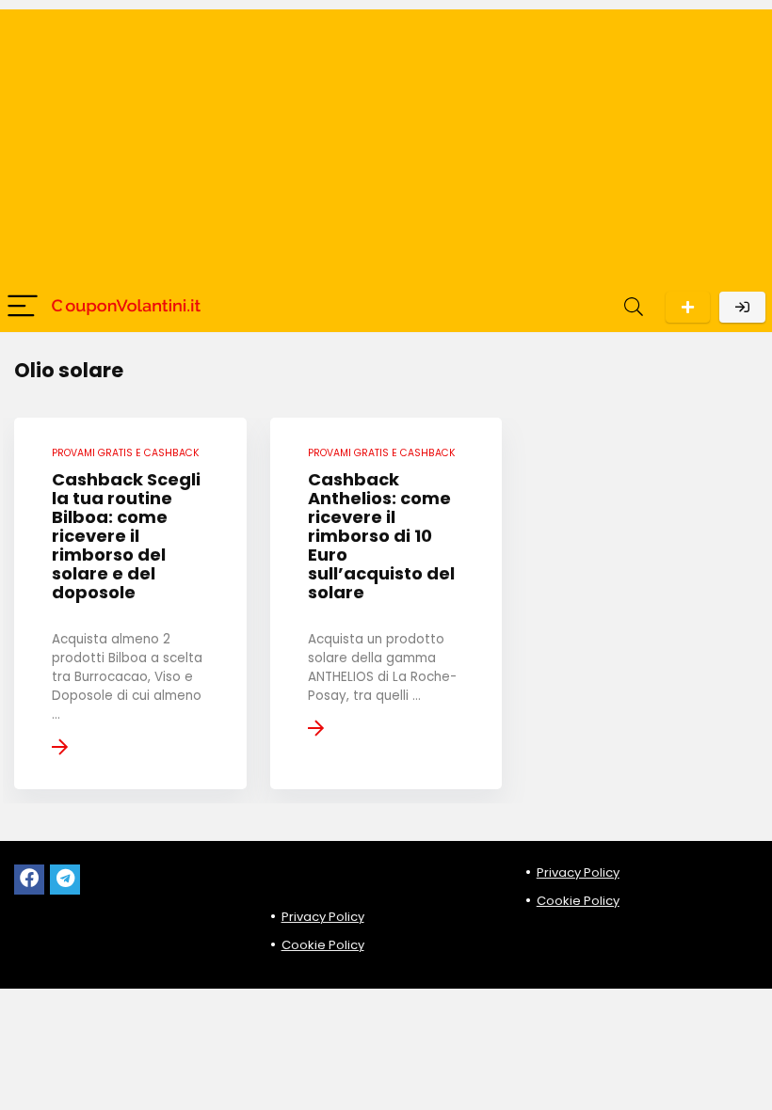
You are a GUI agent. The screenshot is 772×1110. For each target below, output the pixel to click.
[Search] (633, 307)
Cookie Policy (322, 945)
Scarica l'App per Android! (688, 307)
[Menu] (22, 307)
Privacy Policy (322, 917)
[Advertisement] (386, 141)
